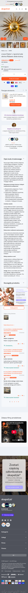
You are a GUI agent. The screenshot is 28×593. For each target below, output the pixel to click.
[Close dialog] (27, 288)
